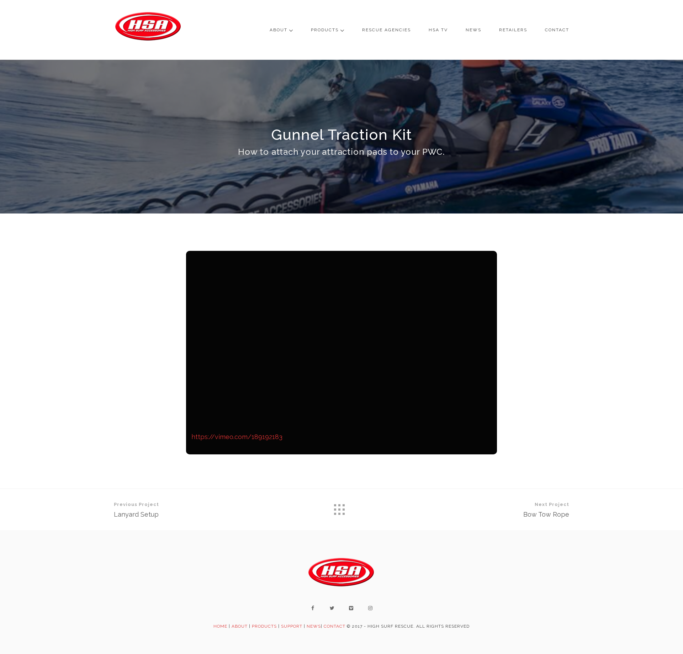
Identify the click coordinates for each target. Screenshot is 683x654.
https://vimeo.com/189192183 (236, 437)
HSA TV (438, 29)
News (473, 29)
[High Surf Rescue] (148, 30)
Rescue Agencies (386, 29)
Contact (557, 29)
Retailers (513, 29)
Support (291, 626)
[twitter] (332, 608)
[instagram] (370, 608)
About (278, 29)
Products (325, 29)
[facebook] (313, 608)
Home (220, 626)
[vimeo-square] (351, 608)
